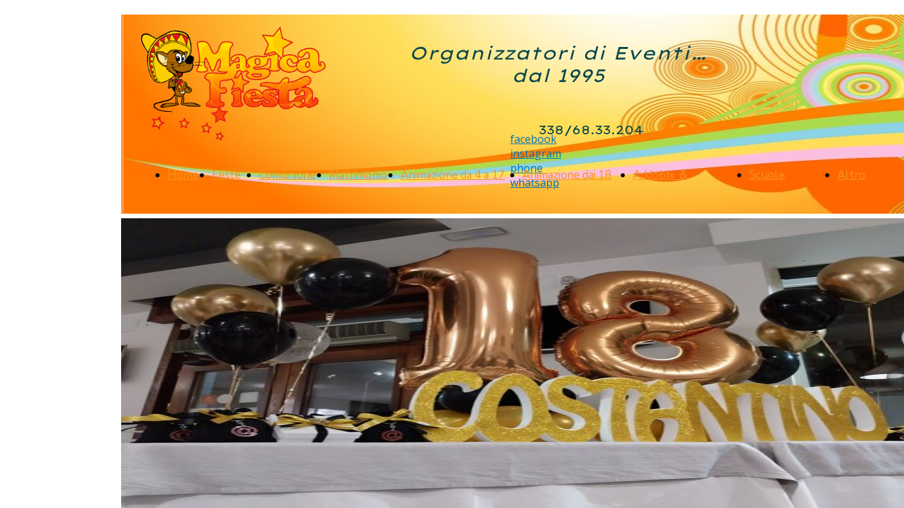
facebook (533, 139)
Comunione (287, 175)
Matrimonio (358, 175)
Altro (851, 175)
